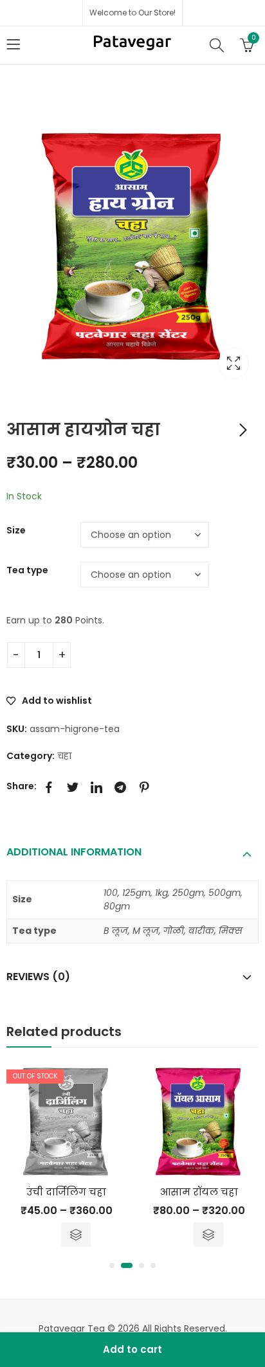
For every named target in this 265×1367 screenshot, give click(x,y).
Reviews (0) (38, 976)
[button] (112, 1265)
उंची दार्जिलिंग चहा (66, 1192)
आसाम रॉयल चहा (199, 1192)
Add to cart (132, 1349)
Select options (76, 1234)
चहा (64, 755)
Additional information (74, 851)
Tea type (27, 570)
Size (16, 530)
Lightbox (233, 363)
